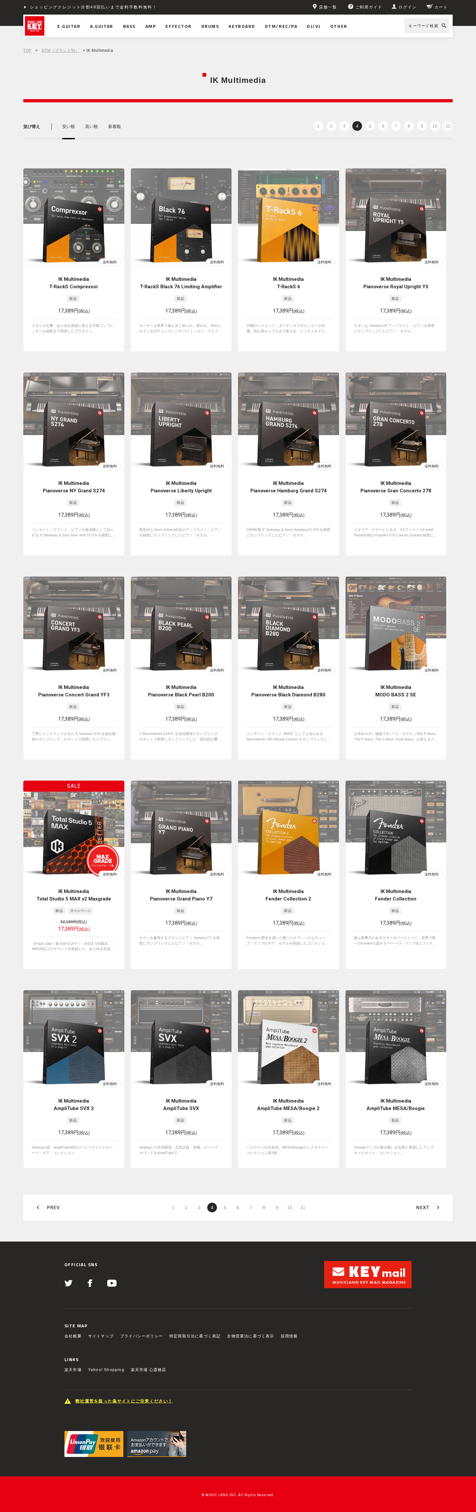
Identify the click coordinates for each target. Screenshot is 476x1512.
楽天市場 (73, 1370)
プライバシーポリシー (141, 1336)
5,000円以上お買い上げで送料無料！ (69, 7)
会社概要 (73, 1336)
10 (434, 126)
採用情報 (289, 1336)
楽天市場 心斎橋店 (148, 1370)
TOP (27, 50)
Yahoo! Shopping (106, 1370)
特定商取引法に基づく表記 (195, 1336)
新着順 (114, 126)
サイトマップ (101, 1336)
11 (448, 126)
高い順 (91, 126)
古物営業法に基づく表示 (250, 1336)
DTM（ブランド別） (60, 50)
